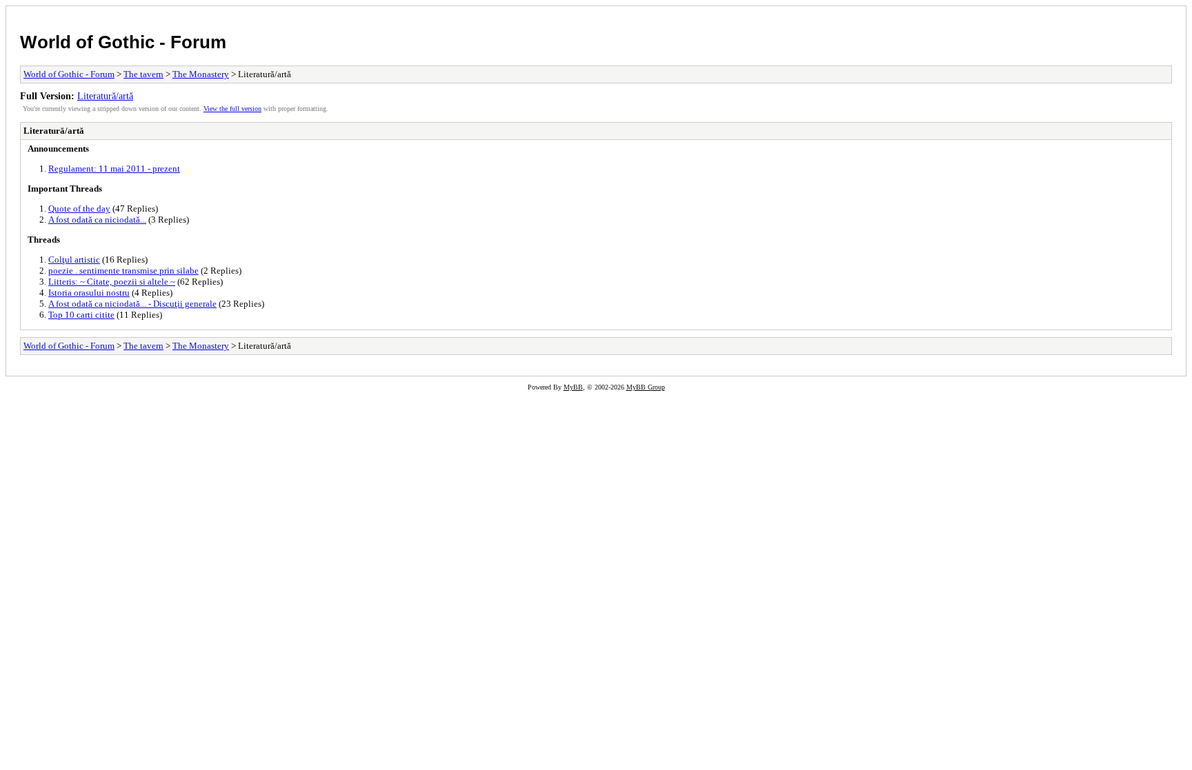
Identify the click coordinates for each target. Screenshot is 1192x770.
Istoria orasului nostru (89, 292)
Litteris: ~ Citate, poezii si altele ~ (111, 281)
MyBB (573, 387)
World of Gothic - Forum (123, 42)
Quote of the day (79, 208)
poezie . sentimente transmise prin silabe (123, 270)
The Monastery (200, 74)
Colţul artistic (74, 259)
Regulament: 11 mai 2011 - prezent (114, 168)
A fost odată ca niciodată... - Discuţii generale (132, 303)
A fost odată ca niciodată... (97, 219)
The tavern (143, 74)
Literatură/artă (105, 95)
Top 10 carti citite (81, 315)
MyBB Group (645, 387)
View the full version (232, 108)
